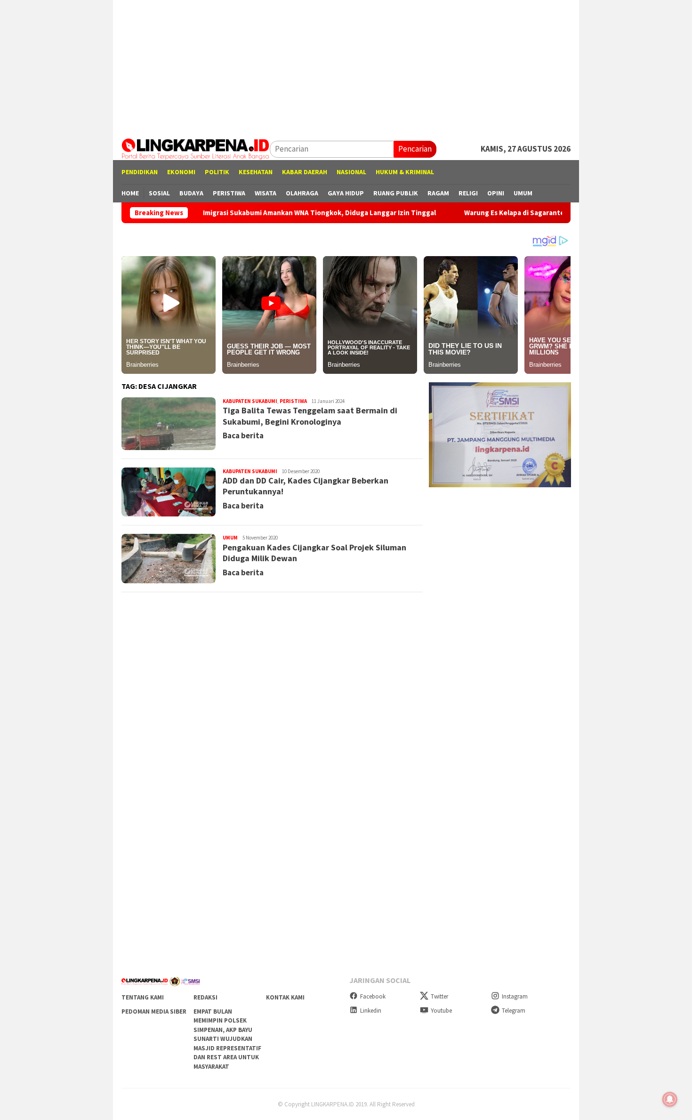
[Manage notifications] (669, 1099)
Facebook (373, 996)
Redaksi (205, 997)
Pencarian (415, 149)
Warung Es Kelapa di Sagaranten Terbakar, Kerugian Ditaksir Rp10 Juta (540, 213)
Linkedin (370, 1011)
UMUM (230, 537)
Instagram (515, 996)
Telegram (513, 1011)
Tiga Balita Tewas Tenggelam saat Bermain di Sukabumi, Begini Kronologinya (310, 416)
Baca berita (243, 435)
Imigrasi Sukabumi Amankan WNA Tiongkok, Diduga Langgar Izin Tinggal (281, 213)
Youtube (441, 1011)
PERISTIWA (293, 401)
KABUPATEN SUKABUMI (250, 401)
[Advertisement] (346, 66)
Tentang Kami (142, 997)
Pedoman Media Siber (153, 1011)
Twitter (439, 996)
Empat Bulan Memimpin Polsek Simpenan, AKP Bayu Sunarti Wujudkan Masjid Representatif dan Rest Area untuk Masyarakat (227, 1039)
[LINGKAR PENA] (195, 148)
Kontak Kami (285, 997)
